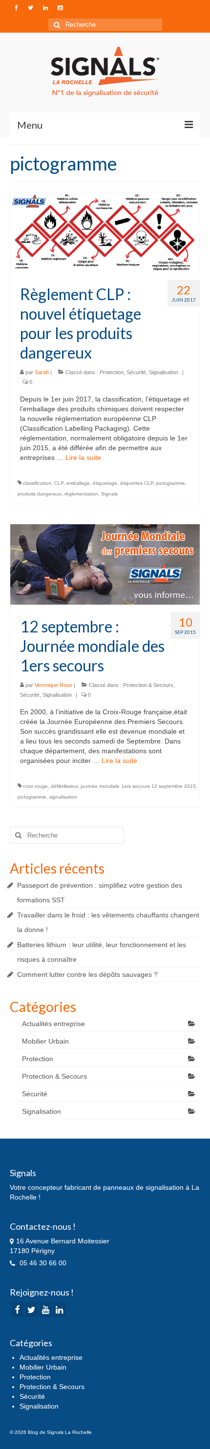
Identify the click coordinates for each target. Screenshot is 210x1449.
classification (37, 483)
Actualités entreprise (53, 1024)
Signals (109, 493)
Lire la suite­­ (83, 457)
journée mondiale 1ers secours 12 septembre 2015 (138, 786)
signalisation (63, 797)
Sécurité (136, 372)
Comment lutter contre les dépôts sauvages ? (87, 974)
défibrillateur (64, 786)
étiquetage (105, 483)
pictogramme (170, 483)
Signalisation (163, 372)
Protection (112, 372)
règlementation (81, 493)
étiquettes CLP (136, 483)
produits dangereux (40, 493)
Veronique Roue (53, 685)
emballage (78, 483)
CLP (58, 483)
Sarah (42, 372)
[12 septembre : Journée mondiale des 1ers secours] (105, 564)
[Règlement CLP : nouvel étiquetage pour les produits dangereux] (105, 232)
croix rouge (35, 786)
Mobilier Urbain (45, 1041)
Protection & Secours (148, 685)
